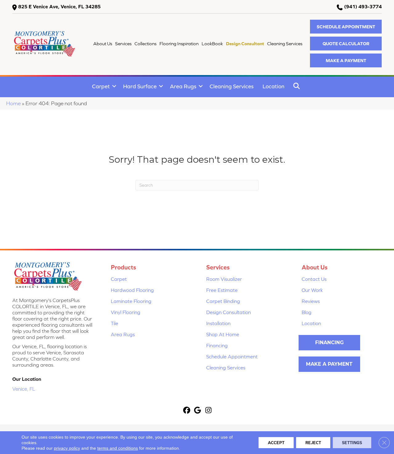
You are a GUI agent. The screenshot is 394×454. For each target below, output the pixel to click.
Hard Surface (140, 86)
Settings (352, 442)
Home (13, 103)
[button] (346, 27)
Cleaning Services (232, 86)
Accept (276, 442)
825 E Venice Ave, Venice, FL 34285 (59, 6)
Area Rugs (183, 86)
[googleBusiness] (197, 410)
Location (273, 86)
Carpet (101, 86)
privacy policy (67, 448)
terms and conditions (117, 448)
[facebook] (187, 410)
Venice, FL (23, 389)
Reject (313, 442)
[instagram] (208, 410)
